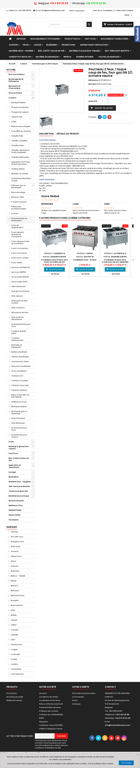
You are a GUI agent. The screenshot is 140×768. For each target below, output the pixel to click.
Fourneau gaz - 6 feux (85, 260)
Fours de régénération (17, 226)
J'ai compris (126, 763)
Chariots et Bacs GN (18, 491)
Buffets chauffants (19, 352)
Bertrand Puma (17, 595)
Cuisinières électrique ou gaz (21, 179)
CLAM (13, 121)
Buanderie (13, 477)
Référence (93, 80)
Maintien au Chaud (19, 173)
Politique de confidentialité (51, 714)
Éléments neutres (19, 406)
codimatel (15, 654)
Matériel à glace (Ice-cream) (19, 447)
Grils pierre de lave (19, 312)
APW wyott (15, 546)
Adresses (76, 704)
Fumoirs (14, 213)
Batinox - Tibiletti (17, 576)
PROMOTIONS (15, 510)
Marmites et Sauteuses (16, 346)
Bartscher (14, 571)
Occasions (14, 519)
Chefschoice (16, 644)
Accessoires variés (20, 361)
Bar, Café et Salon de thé (19, 459)
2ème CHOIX (14, 515)
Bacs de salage (18, 192)
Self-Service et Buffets (19, 486)
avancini (14, 566)
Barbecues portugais (20, 126)
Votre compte (80, 686)
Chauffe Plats (17, 136)
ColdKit (13, 659)
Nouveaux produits (14, 697)
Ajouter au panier (102, 108)
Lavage (12, 472)
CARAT (13, 625)
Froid (11, 441)
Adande (14, 531)
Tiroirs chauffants (19, 371)
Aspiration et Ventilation (15, 466)
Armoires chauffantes (21, 366)
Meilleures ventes (14, 700)
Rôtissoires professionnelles (18, 207)
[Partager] (100, 117)
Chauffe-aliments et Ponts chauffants (20, 151)
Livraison (43, 693)
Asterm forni (16, 556)
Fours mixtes (16, 262)
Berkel (13, 580)
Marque (92, 84)
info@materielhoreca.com (53, 10)
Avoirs (75, 700)
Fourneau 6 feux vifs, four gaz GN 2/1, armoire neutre (115, 262)
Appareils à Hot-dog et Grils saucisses (20, 163)
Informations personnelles (83, 693)
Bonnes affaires (16, 500)
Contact (110, 686)
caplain (14, 620)
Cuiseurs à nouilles (19, 380)
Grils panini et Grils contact (19, 301)
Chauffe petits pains (20, 157)
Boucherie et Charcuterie (14, 87)
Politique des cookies (48, 711)
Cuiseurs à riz (17, 375)
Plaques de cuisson (20, 112)
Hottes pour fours (19, 401)
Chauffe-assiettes (19, 140)
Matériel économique (19, 496)
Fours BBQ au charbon (21, 131)
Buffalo (13, 615)
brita (12, 610)
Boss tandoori (16, 605)
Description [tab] (46, 133)
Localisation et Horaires (49, 700)
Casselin (14, 630)
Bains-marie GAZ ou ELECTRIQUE (20, 396)
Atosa (13, 561)
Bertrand (14, 590)
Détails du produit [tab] (68, 133)
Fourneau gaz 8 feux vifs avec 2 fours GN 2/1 (54, 261)
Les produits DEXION (20, 277)
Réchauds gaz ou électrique (19, 412)
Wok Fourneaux (18, 418)
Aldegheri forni (17, 541)
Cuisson (12, 97)
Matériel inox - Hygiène (20, 481)
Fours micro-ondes (19, 257)
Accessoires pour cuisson (19, 435)
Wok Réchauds (18, 423)
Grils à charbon (18, 307)
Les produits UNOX (19, 281)
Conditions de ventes (48, 697)
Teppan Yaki (16, 117)
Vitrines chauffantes (20, 356)
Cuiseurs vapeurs (19, 390)
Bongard (14, 600)
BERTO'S (14, 585)
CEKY (12, 639)
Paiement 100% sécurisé (50, 707)
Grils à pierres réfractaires (17, 318)
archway (14, 551)
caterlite (14, 634)
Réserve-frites (17, 197)
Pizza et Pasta (15, 93)
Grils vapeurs (17, 296)
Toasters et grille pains (18, 332)
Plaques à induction (20, 107)
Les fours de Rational (20, 267)
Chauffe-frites (17, 145)
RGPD (41, 718)
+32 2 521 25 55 (24, 10)
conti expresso (17, 674)
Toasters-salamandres (17, 339)
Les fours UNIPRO (18, 272)
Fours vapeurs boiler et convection (20, 242)
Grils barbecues (18, 286)
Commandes (78, 697)
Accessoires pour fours (19, 429)
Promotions (11, 693)
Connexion (107, 10)
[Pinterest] (109, 117)
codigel (14, 649)
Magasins (43, 721)
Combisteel (15, 669)
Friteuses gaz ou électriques (18, 186)
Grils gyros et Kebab (20, 291)
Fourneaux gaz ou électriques (19, 219)
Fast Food (13, 453)
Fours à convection (19, 248)
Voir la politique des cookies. (100, 763)
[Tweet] (105, 117)
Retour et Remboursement (51, 704)
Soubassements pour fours (21, 325)
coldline (14, 664)
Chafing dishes (18, 169)
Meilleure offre (15, 505)
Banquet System (18, 102)
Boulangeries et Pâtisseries (16, 80)
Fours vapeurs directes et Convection (17, 234)
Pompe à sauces (19, 202)
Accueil (11, 69)
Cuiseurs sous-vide (20, 385)
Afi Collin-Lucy (16, 536)
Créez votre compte (124, 10)
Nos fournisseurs (16, 74)
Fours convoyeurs (19, 253)
